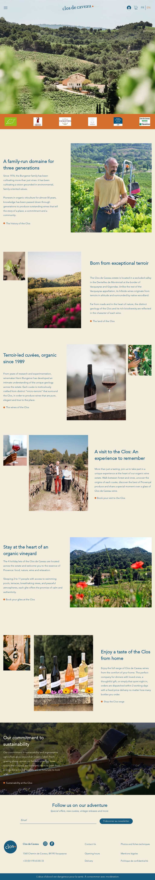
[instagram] (45, 843)
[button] (136, 8)
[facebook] (52, 843)
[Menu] (5, 7)
